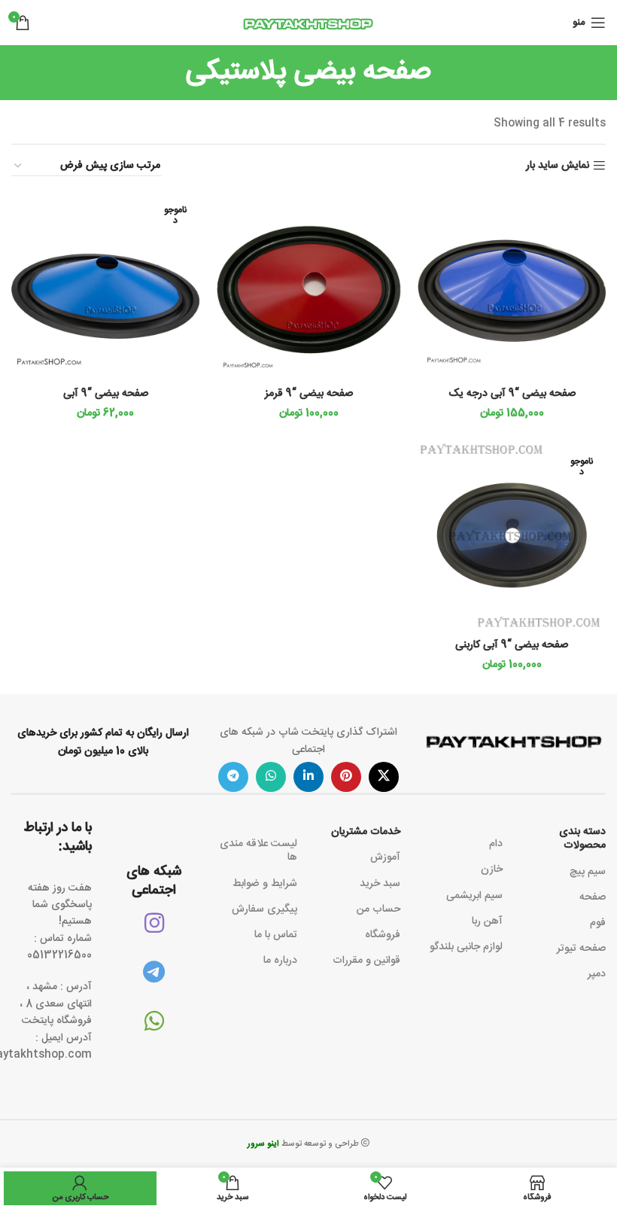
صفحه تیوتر (581, 948)
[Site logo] (308, 23)
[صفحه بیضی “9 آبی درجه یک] (512, 285)
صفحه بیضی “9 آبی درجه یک (512, 394)
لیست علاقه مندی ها (258, 850)
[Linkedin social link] (308, 777)
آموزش (385, 857)
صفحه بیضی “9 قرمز (309, 394)
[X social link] (384, 777)
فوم (598, 923)
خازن (492, 869)
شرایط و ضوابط (265, 884)
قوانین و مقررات (366, 961)
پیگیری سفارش (264, 909)
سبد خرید (380, 884)
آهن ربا (487, 921)
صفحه (592, 897)
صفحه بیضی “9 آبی (105, 394)
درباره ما (280, 961)
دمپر (597, 974)
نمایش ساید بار (557, 166)
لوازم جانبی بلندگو (466, 947)
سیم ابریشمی (474, 896)
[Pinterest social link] (346, 777)
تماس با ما (275, 935)
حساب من (378, 909)
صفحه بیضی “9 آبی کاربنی (511, 645)
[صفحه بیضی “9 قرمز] (308, 285)
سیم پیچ (588, 872)
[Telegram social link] (233, 777)
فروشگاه (382, 935)
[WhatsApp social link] (271, 777)
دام (496, 844)
